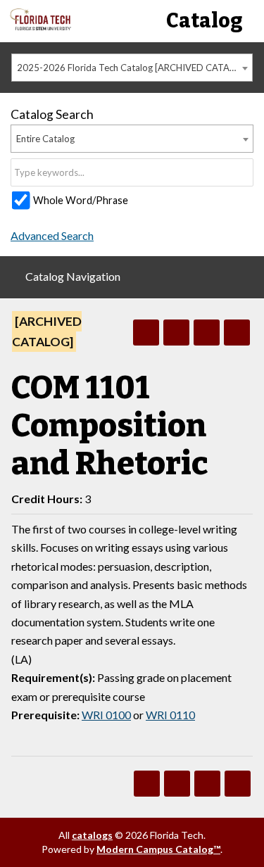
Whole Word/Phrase (80, 200)
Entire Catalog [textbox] (45, 138)
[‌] (40, 26)
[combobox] (132, 67)
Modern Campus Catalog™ (158, 849)
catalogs (92, 835)
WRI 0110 (170, 714)
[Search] (243, 172)
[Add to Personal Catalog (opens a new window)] (146, 332)
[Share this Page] (176, 332)
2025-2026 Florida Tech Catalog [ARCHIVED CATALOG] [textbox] (134, 67)
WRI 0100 (106, 714)
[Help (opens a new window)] (237, 332)
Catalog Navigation (72, 276)
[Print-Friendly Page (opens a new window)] (207, 332)
